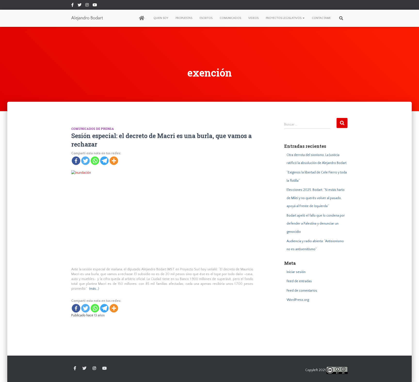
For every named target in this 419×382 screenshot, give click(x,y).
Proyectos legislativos (284, 18)
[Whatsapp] (95, 160)
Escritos (206, 18)
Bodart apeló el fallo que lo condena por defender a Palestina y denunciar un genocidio (316, 224)
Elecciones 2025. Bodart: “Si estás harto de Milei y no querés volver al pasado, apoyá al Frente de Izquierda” (316, 198)
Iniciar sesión (296, 272)
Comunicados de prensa (92, 129)
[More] (114, 160)
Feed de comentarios (302, 291)
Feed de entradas (299, 281)
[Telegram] (104, 160)
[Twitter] (85, 160)
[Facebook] (76, 160)
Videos (253, 18)
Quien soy (160, 18)
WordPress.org (298, 300)
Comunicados (230, 18)
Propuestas (184, 18)
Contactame (321, 18)
